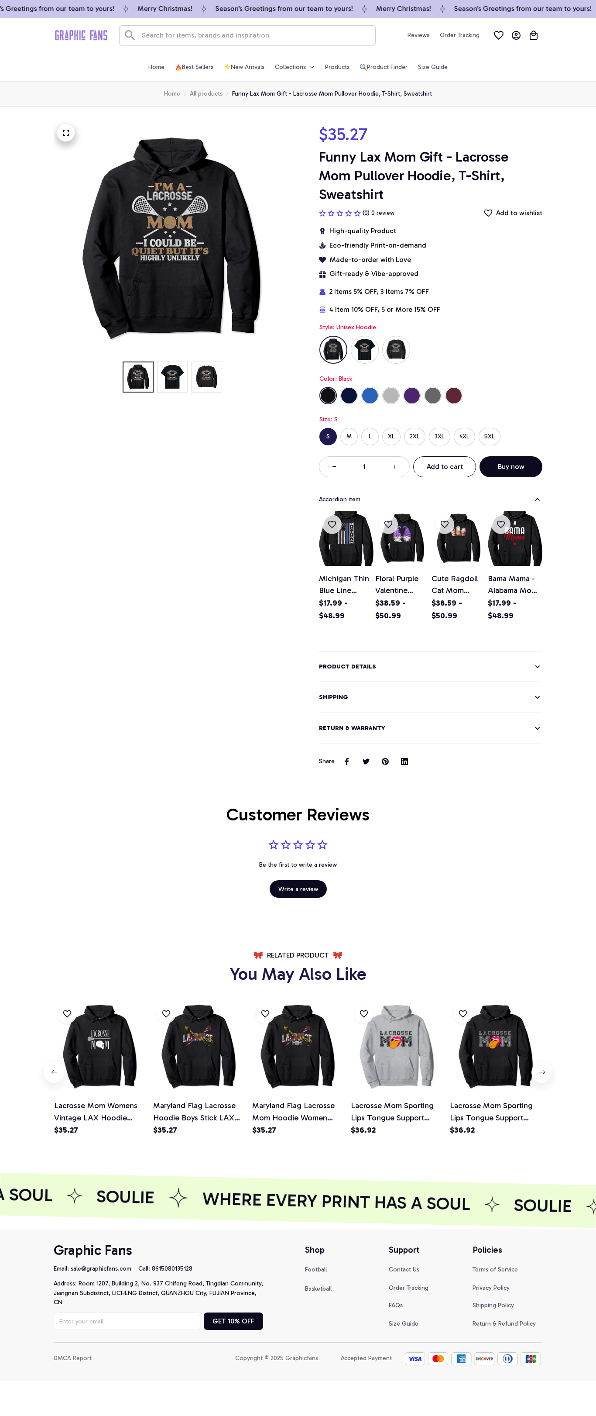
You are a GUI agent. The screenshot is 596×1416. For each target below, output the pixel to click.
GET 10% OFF (233, 1321)
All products (206, 93)
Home (172, 93)
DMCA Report (73, 1358)
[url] (104, 1269)
